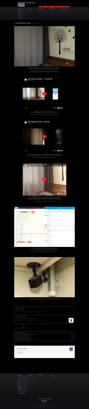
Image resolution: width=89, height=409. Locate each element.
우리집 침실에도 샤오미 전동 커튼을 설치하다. (22, 337)
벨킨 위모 (22, 379)
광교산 (25, 390)
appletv (21, 381)
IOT (18, 393)
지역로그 (43, 405)
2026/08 (33, 376)
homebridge (20, 380)
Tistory (56, 406)
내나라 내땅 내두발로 (30, 2)
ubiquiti (25, 385)
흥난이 (42, 406)
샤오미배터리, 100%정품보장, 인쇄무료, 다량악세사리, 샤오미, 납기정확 (30, 311)
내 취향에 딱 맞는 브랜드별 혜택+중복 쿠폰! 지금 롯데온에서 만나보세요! (31, 320)
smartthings (20, 388)
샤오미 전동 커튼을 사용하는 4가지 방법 (22, 23)
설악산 (24, 381)
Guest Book (57, 6)
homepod (23, 378)
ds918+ (25, 391)
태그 (37, 405)
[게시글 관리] (19, 328)
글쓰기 (52, 405)
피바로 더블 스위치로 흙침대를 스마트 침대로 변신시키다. (24, 338)
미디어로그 (40, 405)
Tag (40, 6)
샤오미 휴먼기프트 (20, 310)
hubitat (19, 379)
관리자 (49, 405)
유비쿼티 (24, 377)
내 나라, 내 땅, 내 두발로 (54, 376)
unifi (23, 390)
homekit (22, 386)
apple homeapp (22, 389)
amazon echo (20, 387)
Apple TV (21, 385)
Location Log (52, 6)
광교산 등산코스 (23, 392)
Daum (49, 406)
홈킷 (23, 391)
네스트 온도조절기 (21, 376)
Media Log (45, 6)
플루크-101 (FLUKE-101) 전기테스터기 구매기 (22, 339)
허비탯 (21, 378)
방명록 (46, 405)
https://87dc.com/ (18, 308)
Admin (63, 6)
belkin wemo (21, 382)
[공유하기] (18, 328)
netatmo (21, 377)
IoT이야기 (16, 332)
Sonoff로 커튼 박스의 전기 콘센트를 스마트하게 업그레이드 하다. (25, 334)
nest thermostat (24, 387)
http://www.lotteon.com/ (19, 316)
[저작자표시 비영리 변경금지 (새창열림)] (27, 327)
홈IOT (26, 386)
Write (67, 6)
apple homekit (21, 393)
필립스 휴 (20, 390)
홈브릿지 (23, 380)
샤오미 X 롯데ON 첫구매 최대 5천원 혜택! (25, 318)
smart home (20, 391)
